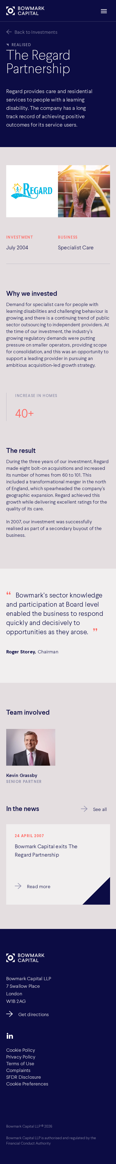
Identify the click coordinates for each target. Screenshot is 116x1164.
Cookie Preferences (27, 1084)
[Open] (104, 11)
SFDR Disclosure (23, 1077)
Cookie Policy (20, 1050)
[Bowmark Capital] (25, 11)
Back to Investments (36, 32)
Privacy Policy (21, 1057)
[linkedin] (9, 1036)
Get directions (33, 1014)
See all (100, 809)
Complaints (18, 1070)
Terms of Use (20, 1063)
